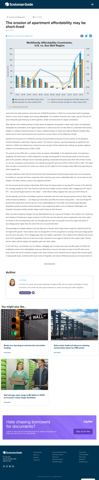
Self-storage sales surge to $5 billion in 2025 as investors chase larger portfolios (24, 396)
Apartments (11, 36)
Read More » (7, 352)
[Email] (33, 292)
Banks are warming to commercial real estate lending (24, 346)
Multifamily (29, 36)
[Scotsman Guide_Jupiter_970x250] (49, 439)
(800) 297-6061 (7, 461)
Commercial (20, 36)
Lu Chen (23, 279)
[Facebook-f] (4, 466)
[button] (92, 4)
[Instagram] (13, 466)
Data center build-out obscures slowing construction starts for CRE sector (71, 346)
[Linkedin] (10, 466)
